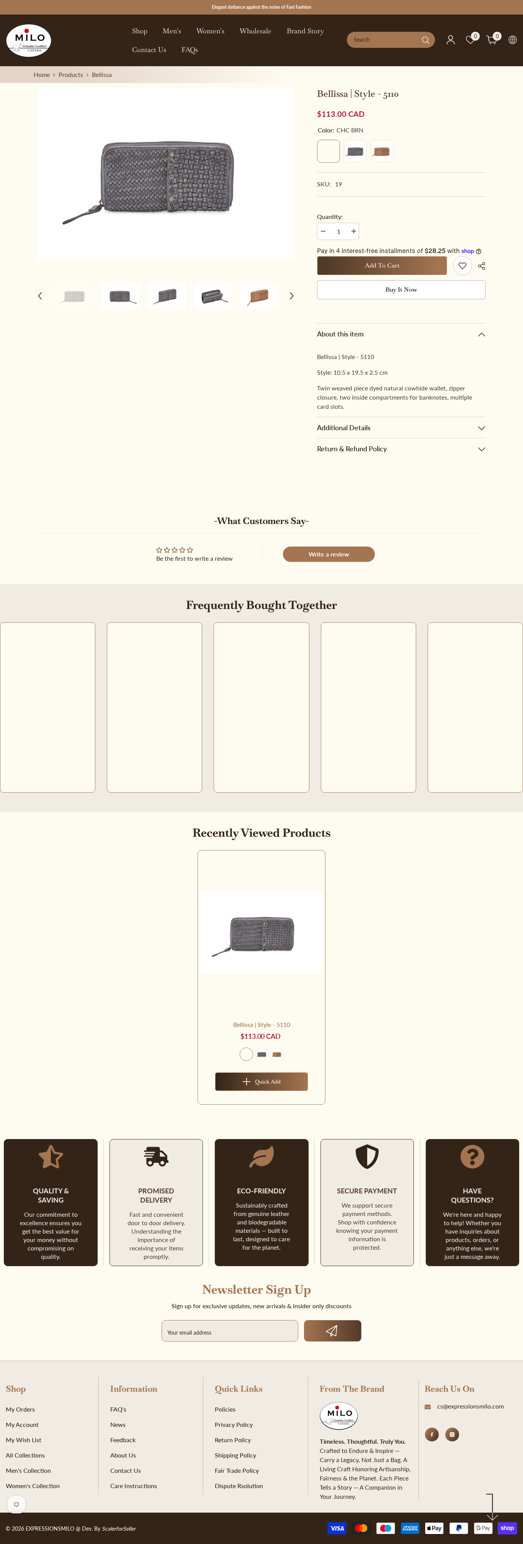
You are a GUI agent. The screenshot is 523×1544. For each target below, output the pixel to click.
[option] (166, 174)
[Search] (390, 39)
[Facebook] (432, 1434)
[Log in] (450, 39)
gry (261, 1054)
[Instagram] (452, 1434)
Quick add (268, 1081)
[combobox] (382, 40)
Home (42, 74)
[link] (462, 265)
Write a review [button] (329, 554)
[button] (40, 296)
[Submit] (332, 1331)
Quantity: (330, 216)
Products (71, 74)
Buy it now (401, 290)
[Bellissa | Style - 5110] (261, 932)
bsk (277, 1054)
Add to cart (382, 265)
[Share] (478, 266)
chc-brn (246, 1054)
